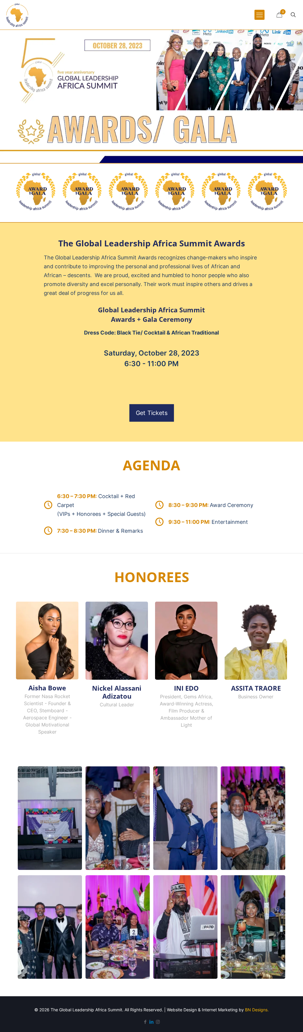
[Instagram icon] (158, 1022)
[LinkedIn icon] (151, 1022)
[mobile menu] (259, 15)
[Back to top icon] (274, 1020)
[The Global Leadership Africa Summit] (17, 15)
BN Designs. (257, 1009)
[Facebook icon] (145, 1022)
